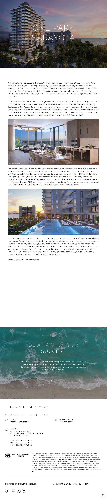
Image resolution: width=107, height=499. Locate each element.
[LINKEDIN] (19, 491)
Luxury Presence (27, 484)
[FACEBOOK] (7, 491)
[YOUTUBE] (24, 491)
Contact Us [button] (53, 380)
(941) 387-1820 (65, 422)
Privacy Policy (81, 484)
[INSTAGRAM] (13, 491)
